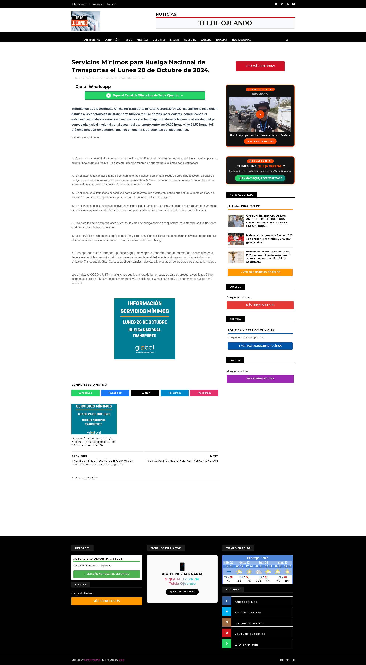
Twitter (145, 393)
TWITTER (241, 612)
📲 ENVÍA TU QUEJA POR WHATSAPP (260, 178)
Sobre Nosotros (79, 3)
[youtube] (288, 4)
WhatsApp (85, 393)
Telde (128, 40)
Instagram (204, 393)
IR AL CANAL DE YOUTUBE (260, 141)
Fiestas (174, 40)
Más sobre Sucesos (260, 305)
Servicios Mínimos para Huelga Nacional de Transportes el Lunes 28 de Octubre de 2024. (93, 441)
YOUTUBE (241, 634)
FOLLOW (255, 612)
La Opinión (112, 40)
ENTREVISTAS (91, 40)
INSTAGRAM (243, 623)
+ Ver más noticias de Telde (260, 272)
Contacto (112, 3)
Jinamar (221, 40)
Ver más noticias (260, 66)
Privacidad (97, 3)
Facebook (115, 393)
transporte (110, 77)
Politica (142, 40)
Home (75, 40)
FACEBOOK (242, 602)
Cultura (190, 40)
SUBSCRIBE (257, 634)
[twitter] (281, 4)
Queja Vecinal (241, 40)
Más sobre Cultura (260, 378)
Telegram (174, 393)
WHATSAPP (242, 644)
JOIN (255, 644)
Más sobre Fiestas (107, 601)
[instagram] (293, 4)
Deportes (159, 40)
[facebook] (275, 4)
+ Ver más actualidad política (260, 346)
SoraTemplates (92, 659)
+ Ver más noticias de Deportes (106, 574)
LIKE (254, 602)
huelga (79, 77)
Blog (121, 659)
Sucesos (206, 40)
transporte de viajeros (132, 77)
